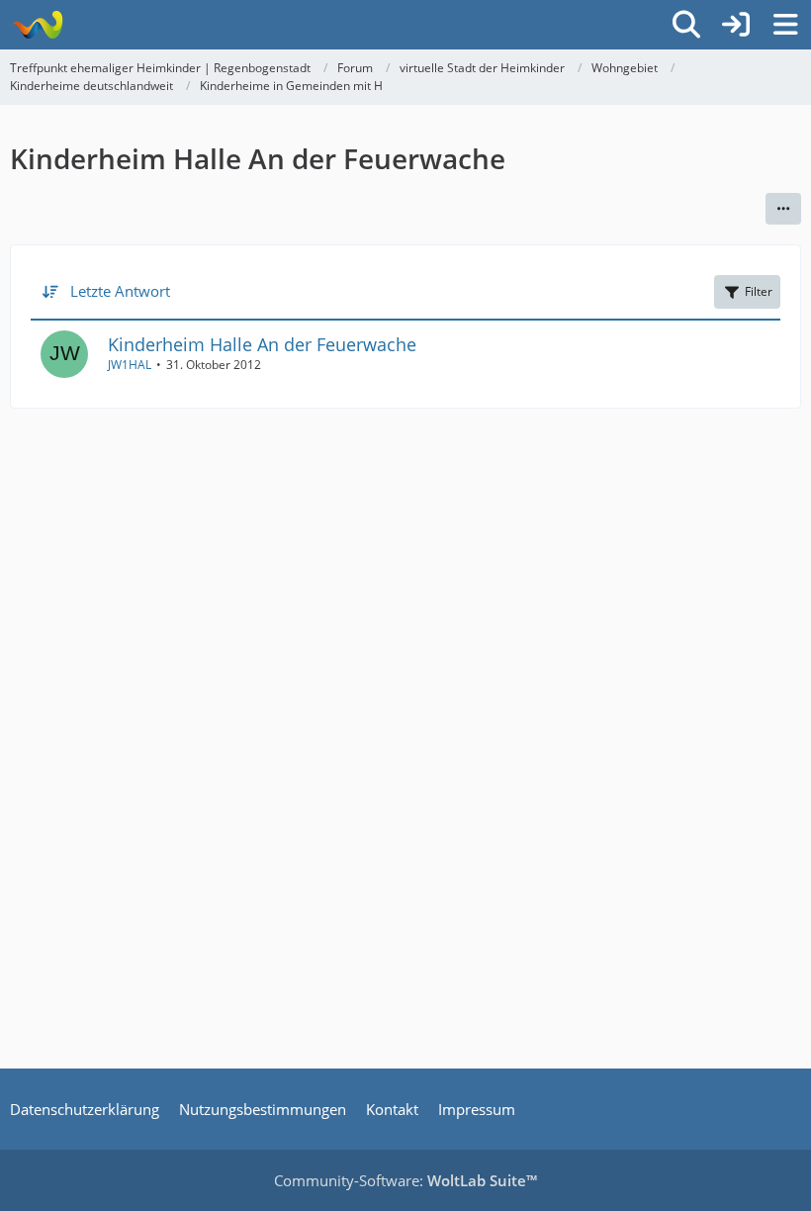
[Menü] (785, 25)
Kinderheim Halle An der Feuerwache (262, 344)
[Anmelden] (736, 24)
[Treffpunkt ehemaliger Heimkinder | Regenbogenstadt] (37, 25)
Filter (758, 291)
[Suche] (686, 25)
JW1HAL (129, 364)
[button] (783, 209)
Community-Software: (405, 1180)
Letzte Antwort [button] (120, 291)
